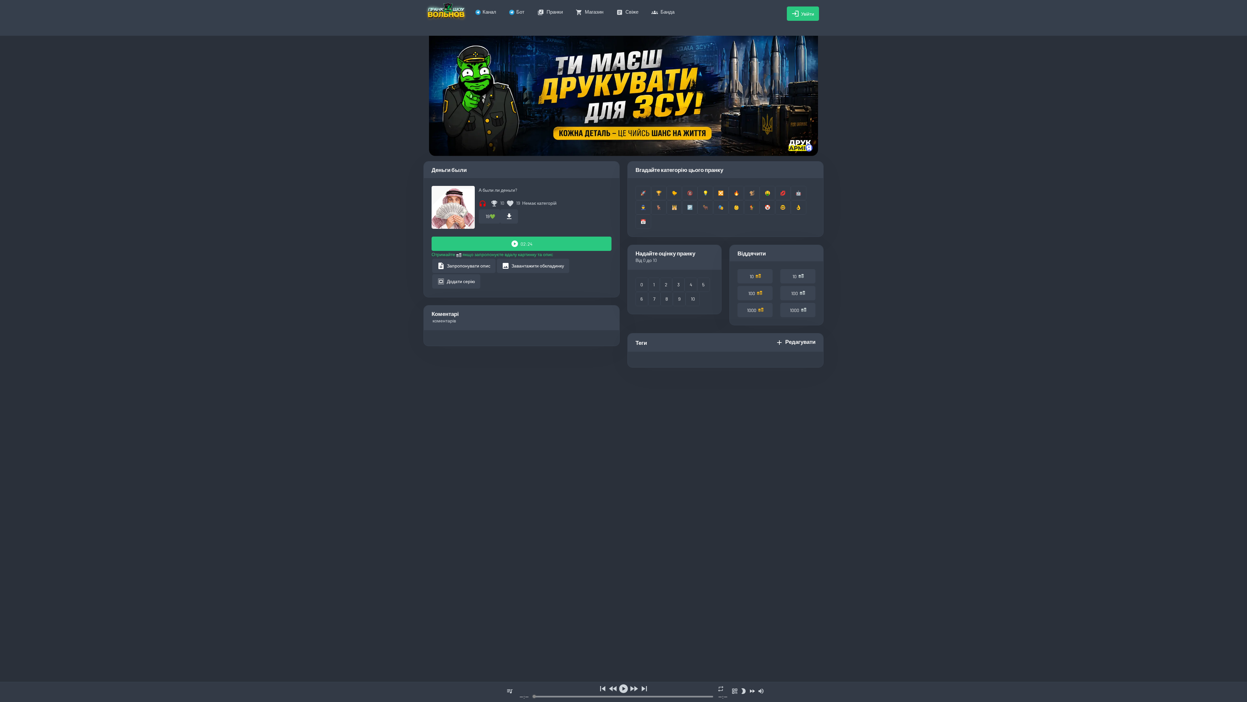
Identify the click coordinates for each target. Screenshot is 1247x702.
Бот (520, 12)
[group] (623, 692)
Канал (489, 12)
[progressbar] (623, 696)
